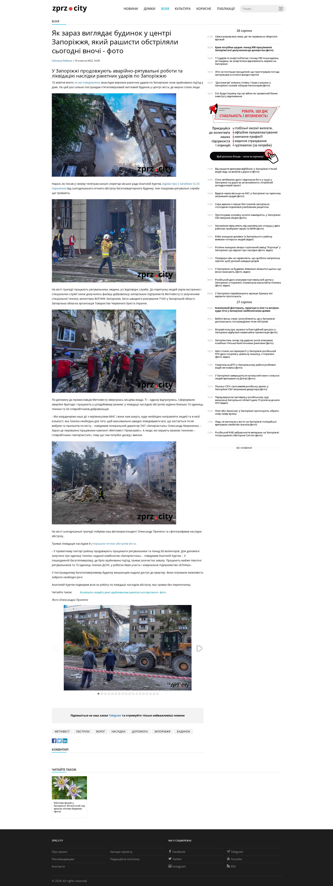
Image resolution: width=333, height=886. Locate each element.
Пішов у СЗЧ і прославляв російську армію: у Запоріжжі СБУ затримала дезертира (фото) (241, 388)
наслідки (118, 731)
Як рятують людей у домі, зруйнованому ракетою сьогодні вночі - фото (123, 592)
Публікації (226, 9)
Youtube (236, 859)
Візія (165, 9)
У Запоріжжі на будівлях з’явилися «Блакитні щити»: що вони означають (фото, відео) (248, 270)
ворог (100, 731)
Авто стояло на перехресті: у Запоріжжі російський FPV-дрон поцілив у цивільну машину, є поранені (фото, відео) (245, 354)
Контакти (58, 866)
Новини (131, 9)
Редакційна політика (124, 859)
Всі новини (244, 448)
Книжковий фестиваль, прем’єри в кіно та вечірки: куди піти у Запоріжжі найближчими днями (247, 309)
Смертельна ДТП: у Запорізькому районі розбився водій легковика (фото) (245, 366)
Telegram (115, 715)
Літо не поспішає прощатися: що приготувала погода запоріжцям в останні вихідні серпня (247, 73)
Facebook (178, 852)
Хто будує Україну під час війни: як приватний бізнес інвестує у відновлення (246, 95)
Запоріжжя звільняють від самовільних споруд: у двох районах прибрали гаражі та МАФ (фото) (247, 227)
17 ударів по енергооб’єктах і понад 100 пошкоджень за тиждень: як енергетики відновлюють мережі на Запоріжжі (247, 61)
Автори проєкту (121, 852)
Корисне (203, 9)
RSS (233, 866)
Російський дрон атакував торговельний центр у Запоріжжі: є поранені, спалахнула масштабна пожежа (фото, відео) (248, 282)
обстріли (83, 731)
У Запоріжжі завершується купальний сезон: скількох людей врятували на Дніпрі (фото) (247, 377)
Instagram (179, 866)
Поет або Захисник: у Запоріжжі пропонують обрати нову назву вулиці (247, 412)
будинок (183, 731)
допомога (140, 731)
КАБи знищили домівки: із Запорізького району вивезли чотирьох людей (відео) (243, 238)
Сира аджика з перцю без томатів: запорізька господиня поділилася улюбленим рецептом (242, 205)
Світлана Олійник (62, 60)
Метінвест (62, 731)
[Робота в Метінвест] (244, 133)
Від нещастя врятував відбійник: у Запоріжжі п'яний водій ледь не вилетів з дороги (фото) (246, 170)
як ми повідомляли (87, 82)
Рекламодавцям (63, 859)
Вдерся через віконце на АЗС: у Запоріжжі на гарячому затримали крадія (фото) (248, 195)
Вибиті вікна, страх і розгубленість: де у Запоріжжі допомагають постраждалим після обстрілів (245, 320)
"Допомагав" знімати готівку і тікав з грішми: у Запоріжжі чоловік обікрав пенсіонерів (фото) (243, 84)
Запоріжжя (162, 731)
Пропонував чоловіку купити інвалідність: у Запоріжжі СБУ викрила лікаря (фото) (247, 216)
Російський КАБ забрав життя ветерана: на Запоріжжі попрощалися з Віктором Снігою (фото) (247, 434)
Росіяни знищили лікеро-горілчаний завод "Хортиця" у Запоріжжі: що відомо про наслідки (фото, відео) (248, 249)
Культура (183, 9)
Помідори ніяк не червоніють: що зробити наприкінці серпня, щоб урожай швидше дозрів (247, 259)
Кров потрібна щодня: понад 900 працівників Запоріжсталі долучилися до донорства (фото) (244, 49)
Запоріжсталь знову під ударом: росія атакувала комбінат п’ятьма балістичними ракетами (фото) (244, 342)
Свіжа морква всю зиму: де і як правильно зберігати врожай (246, 38)
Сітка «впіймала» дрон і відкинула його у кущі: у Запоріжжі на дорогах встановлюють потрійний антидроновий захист (244, 182)
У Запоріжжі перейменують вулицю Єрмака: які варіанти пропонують (243, 295)
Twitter (177, 859)
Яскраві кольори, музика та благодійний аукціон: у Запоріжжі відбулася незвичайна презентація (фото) (246, 331)
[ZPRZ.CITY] (69, 9)
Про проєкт (60, 852)
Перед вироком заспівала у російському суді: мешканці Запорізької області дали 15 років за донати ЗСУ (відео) (247, 400)
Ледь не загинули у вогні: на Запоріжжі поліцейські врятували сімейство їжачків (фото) (246, 423)
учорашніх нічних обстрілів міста (113, 543)
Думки (149, 9)
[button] (199, 648)
